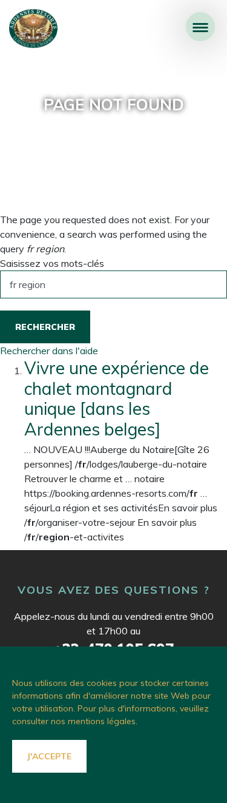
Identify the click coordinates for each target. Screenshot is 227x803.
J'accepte (49, 756)
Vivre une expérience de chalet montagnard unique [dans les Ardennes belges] (116, 398)
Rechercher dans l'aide (49, 350)
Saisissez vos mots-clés (52, 263)
